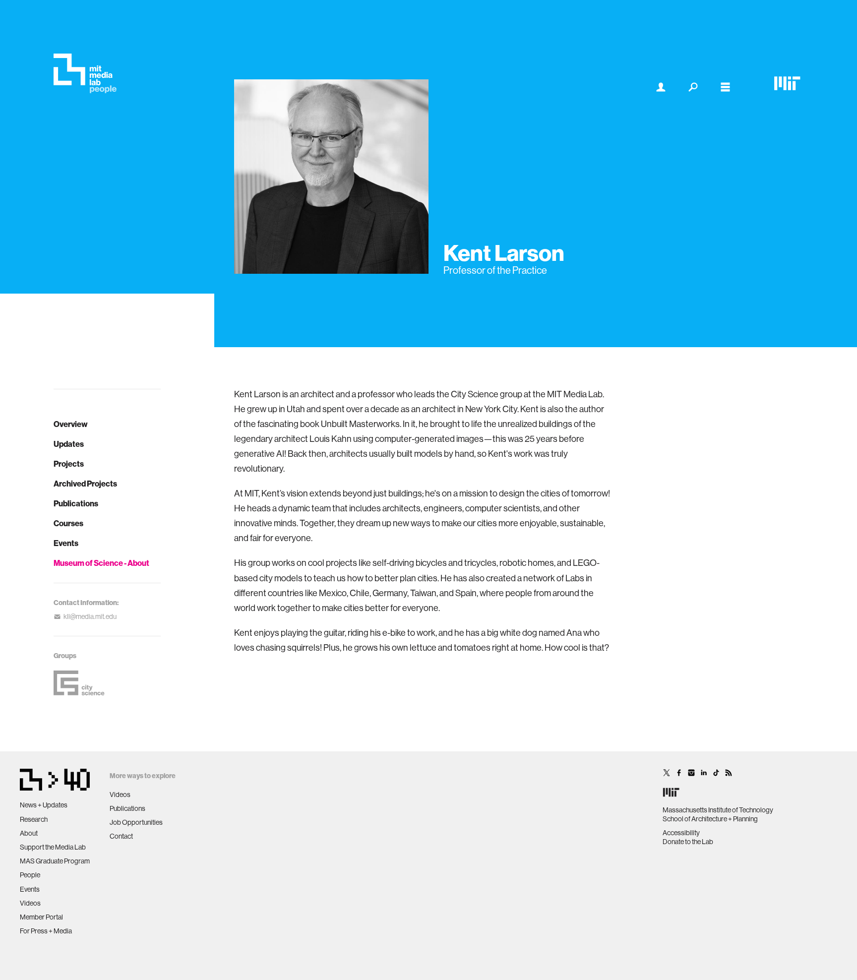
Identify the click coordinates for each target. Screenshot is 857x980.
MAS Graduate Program (55, 861)
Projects (69, 464)
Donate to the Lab (688, 841)
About (29, 833)
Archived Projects (85, 484)
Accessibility (681, 832)
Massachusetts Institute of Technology (718, 809)
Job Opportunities (136, 822)
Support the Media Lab (53, 847)
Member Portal (41, 917)
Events (66, 543)
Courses (68, 523)
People (30, 874)
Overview (71, 424)
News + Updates (43, 804)
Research (34, 819)
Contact (121, 836)
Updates (69, 444)
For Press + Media (46, 930)
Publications (76, 503)
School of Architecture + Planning (710, 818)
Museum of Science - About (101, 563)
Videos (30, 903)
